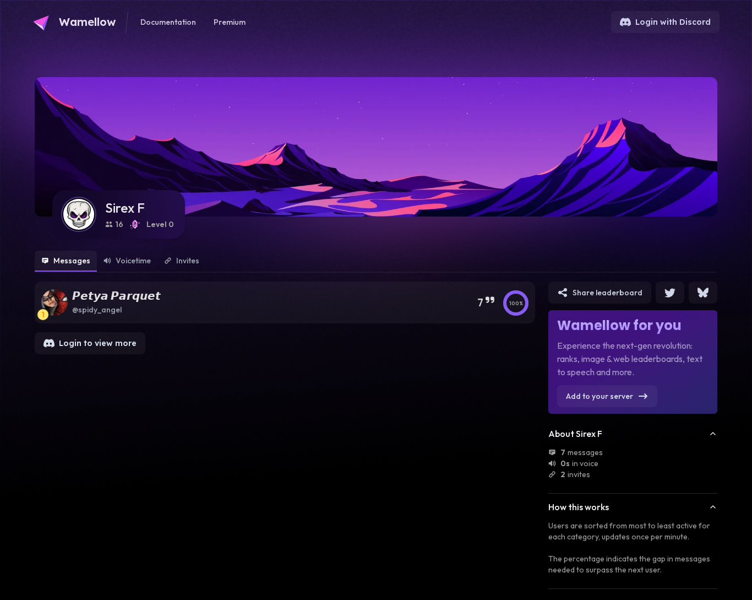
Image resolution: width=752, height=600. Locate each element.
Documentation (168, 22)
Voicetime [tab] (133, 261)
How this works (578, 506)
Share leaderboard (607, 293)
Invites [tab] (187, 261)
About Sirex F (575, 433)
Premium (230, 22)
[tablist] (376, 262)
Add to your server (599, 396)
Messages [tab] (71, 261)
